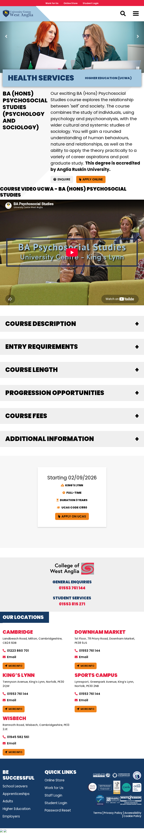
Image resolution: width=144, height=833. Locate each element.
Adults (8, 801)
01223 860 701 (18, 650)
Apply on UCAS (73, 516)
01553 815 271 (72, 604)
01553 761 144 (72, 588)
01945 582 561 (18, 737)
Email (11, 657)
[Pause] (138, 68)
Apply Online (93, 179)
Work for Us (51, 3)
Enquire (64, 179)
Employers (11, 816)
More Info (15, 666)
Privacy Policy (113, 813)
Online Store (70, 3)
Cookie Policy (132, 816)
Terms (97, 813)
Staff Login (53, 795)
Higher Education (16, 808)
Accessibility (132, 813)
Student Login (91, 3)
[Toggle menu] (136, 14)
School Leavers (15, 786)
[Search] (123, 13)
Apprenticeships (16, 793)
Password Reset (58, 810)
